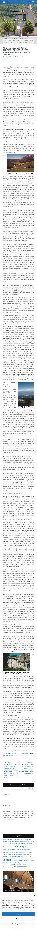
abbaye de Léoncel (17, 839)
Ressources (14, 38)
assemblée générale (21, 841)
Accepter (18, 914)
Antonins (25, 839)
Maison (6, 38)
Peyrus (30, 863)
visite (4, 866)
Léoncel (11, 755)
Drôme (19, 852)
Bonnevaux (5, 843)
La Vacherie (12, 856)
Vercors (24, 865)
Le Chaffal (20, 856)
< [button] (5, 881)
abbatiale (5, 839)
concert (6, 852)
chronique (20, 846)
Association (30, 841)
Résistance (14, 865)
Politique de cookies (18, 928)
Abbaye (10, 839)
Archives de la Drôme (9, 841)
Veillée (19, 864)
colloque (13, 849)
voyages (12, 867)
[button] (34, 895)
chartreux (12, 847)
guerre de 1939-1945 (9, 854)
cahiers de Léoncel (15, 843)
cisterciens (6, 849)
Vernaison (29, 865)
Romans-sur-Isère (7, 864)
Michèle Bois (14, 863)
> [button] (32, 881)
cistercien (29, 847)
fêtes (22, 852)
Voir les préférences (18, 924)
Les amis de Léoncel (14, 19)
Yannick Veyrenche (20, 867)
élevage (28, 867)
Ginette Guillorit (28, 852)
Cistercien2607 (20, 56)
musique (26, 863)
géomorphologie (21, 854)
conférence (13, 852)
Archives (29, 839)
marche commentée (20, 860)
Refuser (18, 919)
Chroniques (24, 38)
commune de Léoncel (23, 849)
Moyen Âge (21, 863)
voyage (7, 867)
